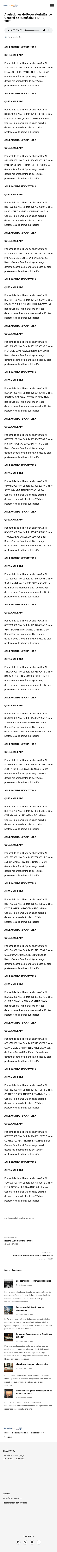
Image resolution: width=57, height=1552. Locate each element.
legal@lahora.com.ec (12, 1498)
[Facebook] (18, 1542)
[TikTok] (39, 1542)
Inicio (6, 1433)
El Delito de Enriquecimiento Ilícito (32, 1364)
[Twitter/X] (25, 1542)
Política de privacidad (19, 1433)
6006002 (20, 1458)
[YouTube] (32, 1542)
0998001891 (8, 1458)
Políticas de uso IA (37, 1433)
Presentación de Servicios (15, 1503)
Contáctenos (9, 1437)
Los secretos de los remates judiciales (33, 1281)
